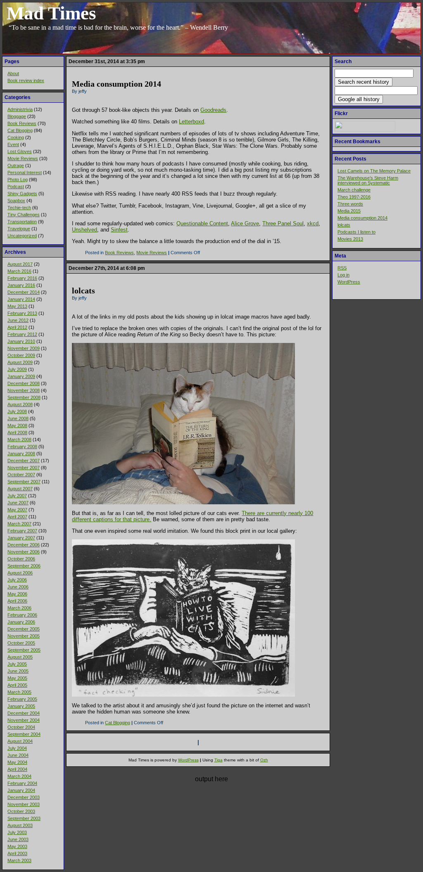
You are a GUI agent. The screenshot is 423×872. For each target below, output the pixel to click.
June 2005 (18, 671)
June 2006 (18, 586)
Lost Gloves (19, 151)
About (13, 73)
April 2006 (17, 600)
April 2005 (17, 685)
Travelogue (18, 228)
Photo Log (17, 179)
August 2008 (20, 404)
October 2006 (21, 558)
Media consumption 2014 (362, 217)
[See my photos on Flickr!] (365, 130)
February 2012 (22, 334)
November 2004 (23, 720)
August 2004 (20, 741)
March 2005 (19, 692)
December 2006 (23, 544)
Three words (350, 203)
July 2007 (17, 495)
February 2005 (22, 699)
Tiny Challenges (23, 214)
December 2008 (23, 383)
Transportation (22, 221)
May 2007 (17, 509)
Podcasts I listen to (356, 231)
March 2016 (19, 271)
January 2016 (21, 285)
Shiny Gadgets (22, 193)
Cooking (15, 137)
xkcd (312, 223)
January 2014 (21, 299)
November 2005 (23, 635)
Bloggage (16, 116)
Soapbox (16, 200)
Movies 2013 (350, 238)
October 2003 (21, 811)
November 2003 (23, 804)
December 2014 (23, 292)
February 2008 (22, 446)
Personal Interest (24, 172)
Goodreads (213, 110)
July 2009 (17, 369)
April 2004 (17, 769)
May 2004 (17, 762)
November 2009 (23, 348)
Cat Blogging (20, 130)
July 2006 (17, 579)
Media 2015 (349, 210)
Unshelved (84, 230)
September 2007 (23, 481)
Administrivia (20, 109)
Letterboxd (191, 121)
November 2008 (23, 390)
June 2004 (18, 755)
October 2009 (21, 355)
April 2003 (17, 853)
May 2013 (17, 306)
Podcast (15, 186)
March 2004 (19, 776)
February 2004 (22, 783)
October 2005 (21, 642)
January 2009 (21, 376)
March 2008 (19, 439)
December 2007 (23, 460)
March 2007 (19, 523)
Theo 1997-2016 (354, 196)
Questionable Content (202, 223)
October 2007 (21, 474)
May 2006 (17, 593)
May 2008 (17, 425)
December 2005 (23, 628)
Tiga (218, 760)
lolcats (343, 224)
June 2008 (18, 418)
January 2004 (21, 790)
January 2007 (21, 537)
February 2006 (22, 614)
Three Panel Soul (283, 223)
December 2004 (23, 713)
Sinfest (119, 230)
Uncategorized (22, 235)
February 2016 (22, 278)
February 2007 (22, 530)
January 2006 (21, 621)
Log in (343, 274)
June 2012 (18, 320)
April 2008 (17, 432)
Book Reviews (21, 123)
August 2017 (20, 264)
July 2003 (17, 832)
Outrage (15, 165)
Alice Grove (245, 223)
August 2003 (20, 825)
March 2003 (19, 860)
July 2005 (17, 664)
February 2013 (22, 313)
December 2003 (23, 797)
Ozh (264, 760)
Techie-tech (19, 207)
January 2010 (21, 341)
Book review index (25, 80)
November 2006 (23, 551)
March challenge (354, 189)
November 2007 (23, 467)
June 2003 (18, 839)
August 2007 (20, 488)
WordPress (348, 281)
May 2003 (17, 846)
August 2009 (20, 362)
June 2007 (18, 502)
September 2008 (23, 397)
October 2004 (21, 727)
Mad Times (51, 13)
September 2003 (23, 818)
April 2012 (17, 327)
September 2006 (23, 565)
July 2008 (17, 411)
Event (13, 144)
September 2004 (23, 734)
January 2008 (21, 453)
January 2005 (21, 706)
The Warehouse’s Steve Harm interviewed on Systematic (367, 180)
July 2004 (17, 748)
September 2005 (23, 650)
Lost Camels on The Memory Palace (374, 170)
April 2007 (17, 516)
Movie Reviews (22, 158)
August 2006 (20, 572)
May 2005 (17, 678)
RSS (342, 267)
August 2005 (20, 657)
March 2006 (19, 607)
